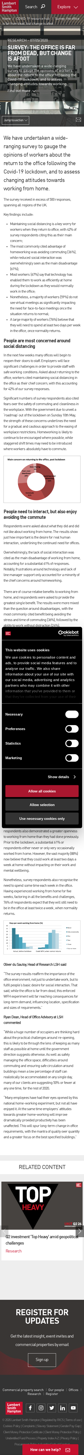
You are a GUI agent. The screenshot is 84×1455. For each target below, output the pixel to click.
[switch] (72, 728)
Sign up (42, 1360)
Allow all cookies (42, 791)
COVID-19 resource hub (33, 18)
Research (34, 1394)
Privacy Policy (69, 1438)
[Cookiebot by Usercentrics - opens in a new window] (59, 633)
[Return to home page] (9, 7)
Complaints (28, 1426)
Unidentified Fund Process (21, 1438)
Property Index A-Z (48, 1438)
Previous (4, 1231)
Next (80, 1231)
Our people (56, 1390)
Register (52, 1394)
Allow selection (42, 805)
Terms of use (73, 1420)
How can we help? (45, 1449)
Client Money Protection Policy (62, 1432)
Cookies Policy (11, 1426)
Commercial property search (23, 1390)
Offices (73, 1390)
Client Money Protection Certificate (22, 1432)
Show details (58, 777)
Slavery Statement (47, 1426)
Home (6, 18)
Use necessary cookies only (42, 818)
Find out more (18, 91)
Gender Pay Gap (70, 1426)
